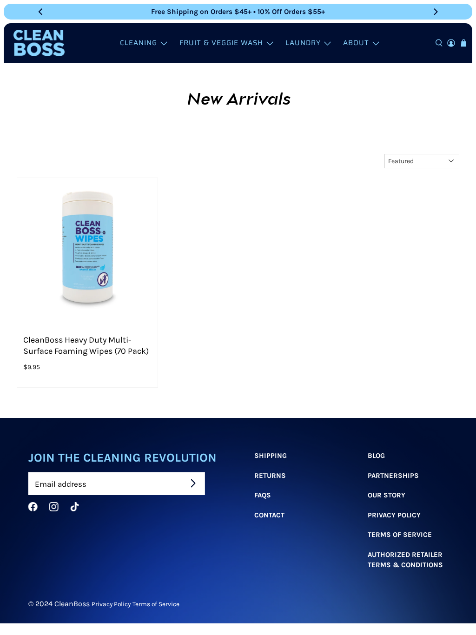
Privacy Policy (393, 515)
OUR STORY (386, 495)
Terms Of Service (399, 534)
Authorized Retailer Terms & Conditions (405, 559)
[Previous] (40, 11)
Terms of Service (155, 604)
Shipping (270, 455)
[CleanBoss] (39, 43)
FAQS (262, 495)
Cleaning (138, 42)
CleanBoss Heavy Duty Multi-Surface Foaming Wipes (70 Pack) (86, 345)
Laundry (303, 42)
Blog (375, 455)
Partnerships (392, 475)
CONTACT (269, 515)
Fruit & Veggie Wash (221, 42)
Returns (270, 475)
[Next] (435, 11)
